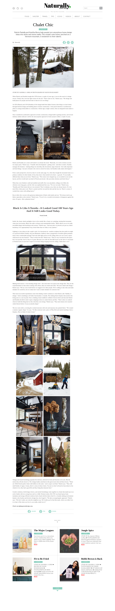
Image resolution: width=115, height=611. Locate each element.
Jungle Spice (87, 530)
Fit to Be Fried (41, 559)
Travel (45, 16)
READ (35, 544)
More (57, 588)
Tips (52, 16)
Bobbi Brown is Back (91, 559)
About (77, 16)
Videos (68, 16)
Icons (60, 16)
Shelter (36, 16)
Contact (86, 16)
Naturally (17, 42)
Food (27, 16)
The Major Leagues (44, 530)
